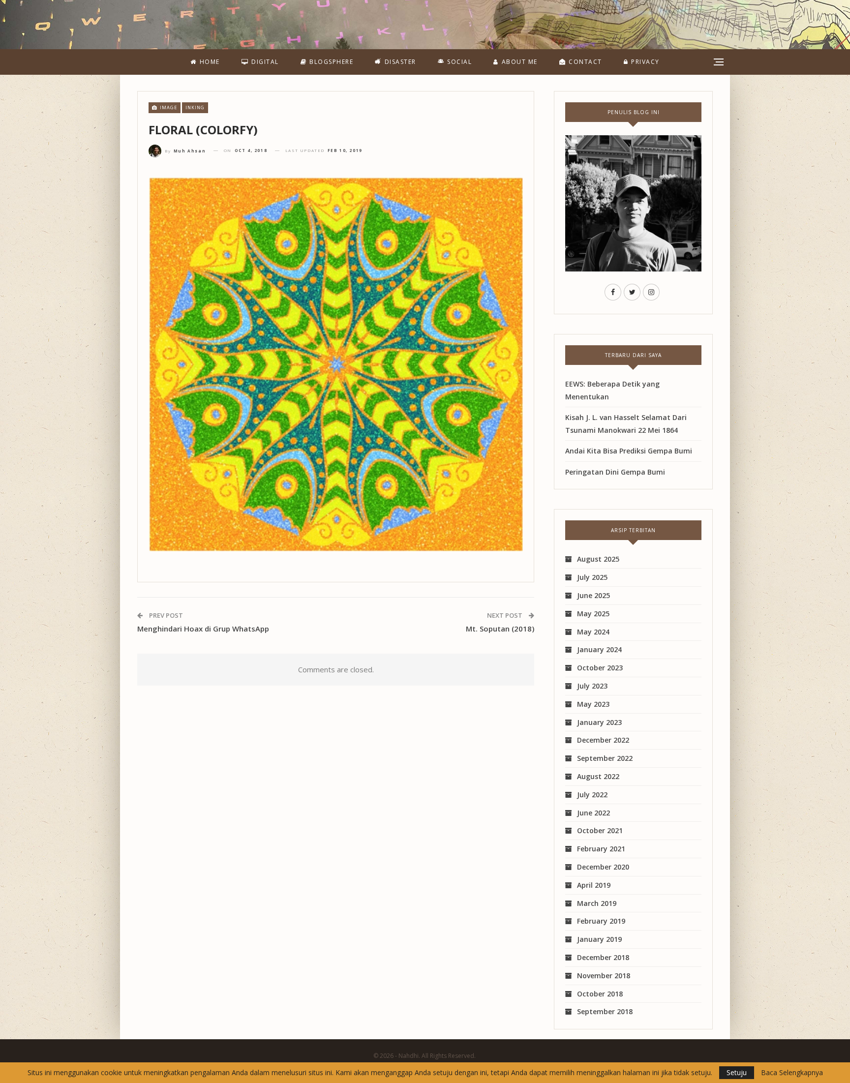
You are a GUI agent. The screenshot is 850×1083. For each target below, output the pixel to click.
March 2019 (596, 903)
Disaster (400, 62)
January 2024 (599, 649)
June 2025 (593, 595)
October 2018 (600, 993)
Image (167, 107)
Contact (585, 62)
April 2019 (593, 885)
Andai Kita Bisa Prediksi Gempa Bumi (628, 450)
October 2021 (600, 830)
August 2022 (598, 776)
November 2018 (603, 975)
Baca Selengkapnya (792, 1072)
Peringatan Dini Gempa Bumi (615, 472)
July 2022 (592, 794)
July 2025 (592, 577)
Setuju (737, 1072)
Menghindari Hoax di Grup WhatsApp (203, 628)
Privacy (645, 62)
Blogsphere (331, 62)
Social (459, 62)
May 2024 (593, 631)
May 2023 (593, 704)
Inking (195, 107)
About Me (520, 62)
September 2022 (605, 758)
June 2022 (593, 812)
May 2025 (593, 613)
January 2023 (599, 722)
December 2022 (603, 740)
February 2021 (601, 848)
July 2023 (592, 686)
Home (210, 62)
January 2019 (599, 939)
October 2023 (600, 667)
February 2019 (601, 921)
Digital (265, 62)
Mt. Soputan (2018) (500, 628)
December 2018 (603, 957)
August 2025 (598, 559)
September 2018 (605, 1011)
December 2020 (603, 867)
